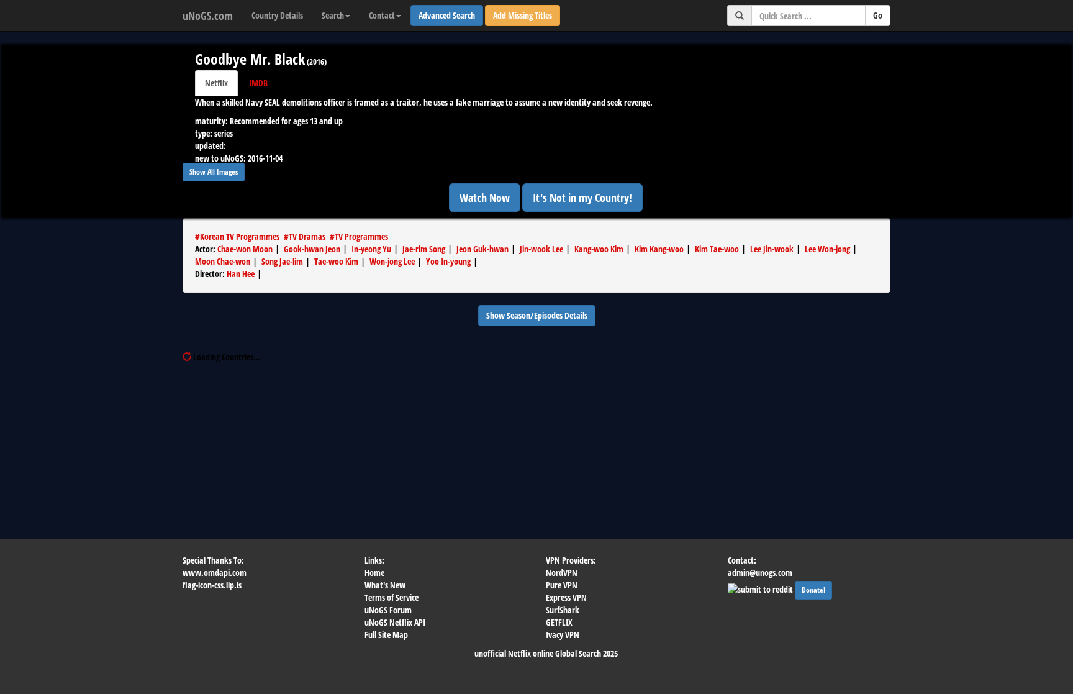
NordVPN (561, 572)
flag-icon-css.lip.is (212, 585)
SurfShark (562, 610)
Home (374, 572)
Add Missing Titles (522, 15)
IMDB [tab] (258, 83)
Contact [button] (382, 15)
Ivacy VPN (562, 635)
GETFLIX (559, 622)
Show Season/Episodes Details (536, 315)
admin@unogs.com (760, 572)
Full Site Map (386, 635)
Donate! (813, 590)
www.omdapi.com (215, 572)
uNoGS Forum (388, 610)
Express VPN (566, 597)
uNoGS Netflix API (394, 622)
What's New (384, 585)
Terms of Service (391, 597)
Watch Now (485, 197)
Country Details (277, 15)
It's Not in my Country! (582, 197)
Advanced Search (447, 15)
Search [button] (333, 15)
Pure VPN (561, 585)
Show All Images (213, 172)
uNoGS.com (208, 15)
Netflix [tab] (216, 83)
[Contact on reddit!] (761, 588)
